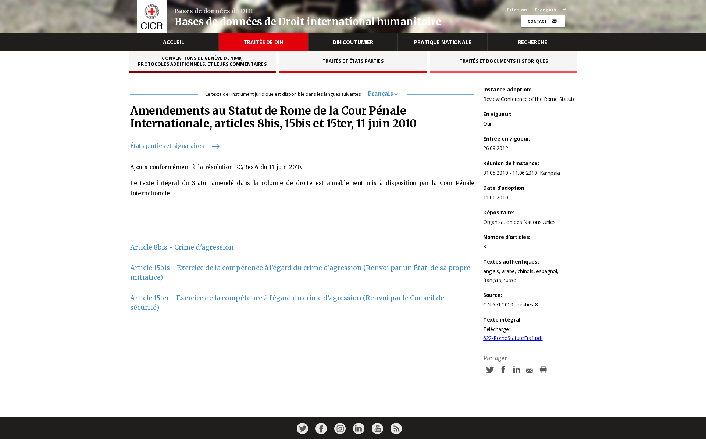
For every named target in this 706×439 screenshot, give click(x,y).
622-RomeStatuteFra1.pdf (513, 337)
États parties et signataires (167, 145)
